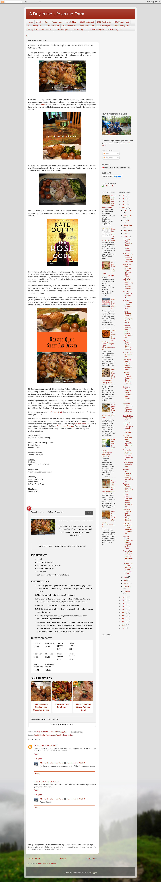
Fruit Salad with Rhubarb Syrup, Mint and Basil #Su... (127, 270)
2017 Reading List (34, 26)
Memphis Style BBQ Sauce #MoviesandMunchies (127, 408)
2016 (124, 613)
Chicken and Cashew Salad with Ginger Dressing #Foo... (127, 568)
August (126, 230)
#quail (58, 735)
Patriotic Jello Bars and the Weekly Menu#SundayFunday (127, 441)
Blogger (94, 873)
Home (30, 22)
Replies (39, 759)
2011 (124, 628)
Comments (109, 158)
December (127, 210)
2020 (124, 600)
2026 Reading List (114, 29)
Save (29, 508)
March (126, 583)
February (127, 586)
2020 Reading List (87, 26)
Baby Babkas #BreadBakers (128, 418)
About (38, 22)
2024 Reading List (79, 29)
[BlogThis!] (75, 732)
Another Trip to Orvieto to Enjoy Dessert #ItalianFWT (128, 555)
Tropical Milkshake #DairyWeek (127, 294)
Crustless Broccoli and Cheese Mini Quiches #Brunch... (127, 515)
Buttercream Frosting (65, 426)
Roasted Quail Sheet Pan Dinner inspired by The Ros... (128, 542)
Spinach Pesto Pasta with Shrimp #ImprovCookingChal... (128, 475)
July (125, 233)
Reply (36, 754)
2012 (124, 625)
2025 (124, 198)
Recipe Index (57, 22)
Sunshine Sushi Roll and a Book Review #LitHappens (127, 331)
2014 (124, 619)
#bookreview (50, 735)
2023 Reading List (62, 29)
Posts (107, 154)
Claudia (37, 781)
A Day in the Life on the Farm (56, 13)
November (127, 215)
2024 (124, 201)
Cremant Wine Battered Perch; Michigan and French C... (127, 393)
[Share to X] (77, 732)
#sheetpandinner (68, 735)
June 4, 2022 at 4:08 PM (48, 745)
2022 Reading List (121, 26)
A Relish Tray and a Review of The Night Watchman (128, 257)
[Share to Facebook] (79, 732)
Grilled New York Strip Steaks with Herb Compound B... (127, 528)
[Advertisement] (117, 74)
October (127, 220)
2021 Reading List (104, 26)
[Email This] (72, 732)
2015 (124, 616)
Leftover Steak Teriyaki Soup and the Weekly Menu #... (127, 378)
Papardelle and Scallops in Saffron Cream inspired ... (128, 427)
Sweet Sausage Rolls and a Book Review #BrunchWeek (128, 500)
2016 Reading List (122, 22)
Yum (27, 36)
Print (89, 513)
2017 (124, 609)
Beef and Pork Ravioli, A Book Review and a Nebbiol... (127, 245)
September (128, 225)
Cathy (36, 745)
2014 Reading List (87, 22)
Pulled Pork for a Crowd (113, 304)
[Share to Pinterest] (81, 732)
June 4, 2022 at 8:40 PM (76, 799)
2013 (124, 622)
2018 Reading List (52, 26)
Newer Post (34, 858)
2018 (124, 606)
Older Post (91, 858)
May (125, 577)
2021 (124, 597)
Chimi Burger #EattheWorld (128, 464)
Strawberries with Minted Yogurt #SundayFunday (127, 364)
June (126, 236)
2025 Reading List (97, 29)
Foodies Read (56, 412)
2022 (124, 208)
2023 (124, 204)
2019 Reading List (69, 26)
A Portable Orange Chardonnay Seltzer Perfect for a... (128, 454)
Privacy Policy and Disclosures (39, 29)
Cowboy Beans (80, 424)
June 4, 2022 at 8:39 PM (76, 763)
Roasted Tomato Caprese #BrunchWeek (128, 488)
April (125, 580)
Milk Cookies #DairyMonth (127, 354)
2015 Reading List (104, 22)
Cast (46, 22)
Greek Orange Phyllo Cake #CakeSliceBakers (127, 345)
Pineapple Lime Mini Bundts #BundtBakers (127, 304)
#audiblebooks (39, 735)
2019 (124, 603)
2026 (124, 195)
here (43, 104)
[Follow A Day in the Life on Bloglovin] (112, 178)
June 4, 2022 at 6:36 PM (50, 781)
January (127, 591)
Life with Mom (71, 22)
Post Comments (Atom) (47, 863)
